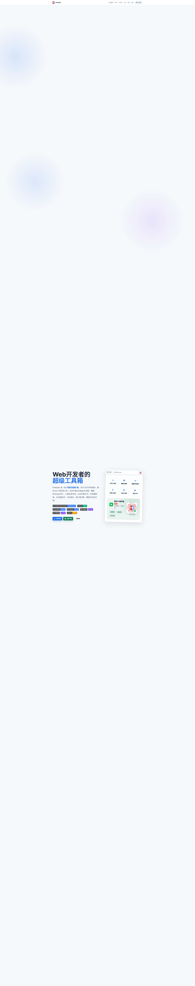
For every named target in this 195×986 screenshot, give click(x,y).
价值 (116, 2)
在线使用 (111, 2)
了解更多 (77, 518)
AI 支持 (120, 2)
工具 (125, 2)
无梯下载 (69, 518)
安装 (132, 2)
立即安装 (58, 518)
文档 (128, 2)
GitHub (139, 2)
